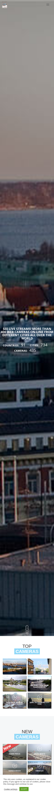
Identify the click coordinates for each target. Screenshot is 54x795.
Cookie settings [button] (10, 789)
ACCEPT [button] (24, 789)
